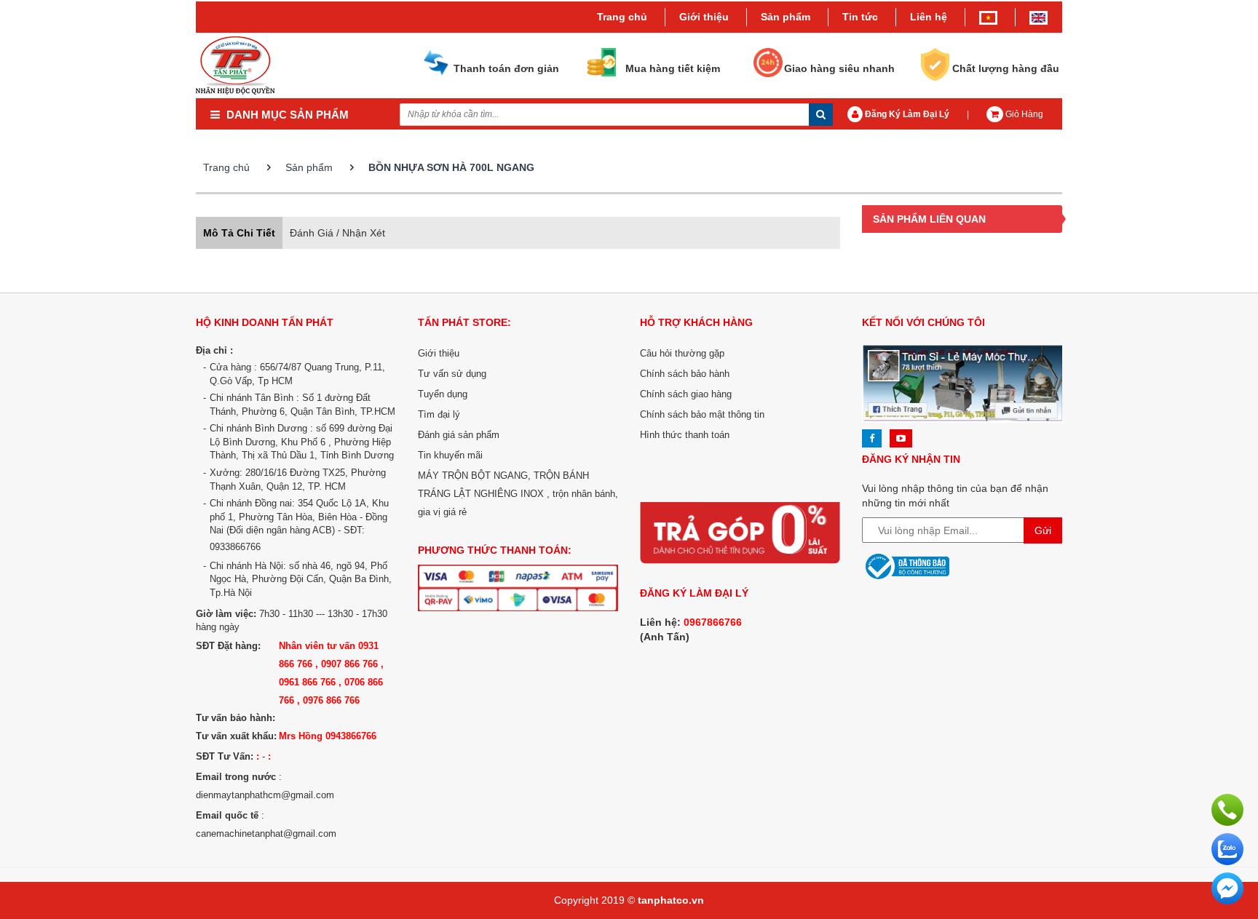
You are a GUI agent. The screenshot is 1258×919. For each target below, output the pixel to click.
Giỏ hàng (1023, 114)
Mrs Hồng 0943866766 (327, 736)
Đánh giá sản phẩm (458, 434)
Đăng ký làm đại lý (906, 114)
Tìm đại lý (439, 414)
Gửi (1043, 530)
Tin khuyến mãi (450, 455)
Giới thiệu (704, 17)
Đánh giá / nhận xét (337, 233)
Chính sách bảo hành (684, 373)
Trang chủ (622, 17)
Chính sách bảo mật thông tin (702, 414)
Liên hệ (928, 17)
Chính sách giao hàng (686, 394)
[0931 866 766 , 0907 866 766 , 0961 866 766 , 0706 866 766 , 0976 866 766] (1227, 809)
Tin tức (860, 17)
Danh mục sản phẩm (286, 114)
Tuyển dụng (442, 394)
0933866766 (235, 546)
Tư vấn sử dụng (452, 373)
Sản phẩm (309, 167)
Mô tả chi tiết (239, 233)
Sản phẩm (785, 17)
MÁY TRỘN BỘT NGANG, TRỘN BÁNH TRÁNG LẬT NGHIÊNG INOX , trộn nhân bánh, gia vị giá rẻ (518, 493)
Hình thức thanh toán (684, 434)
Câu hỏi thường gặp (682, 353)
